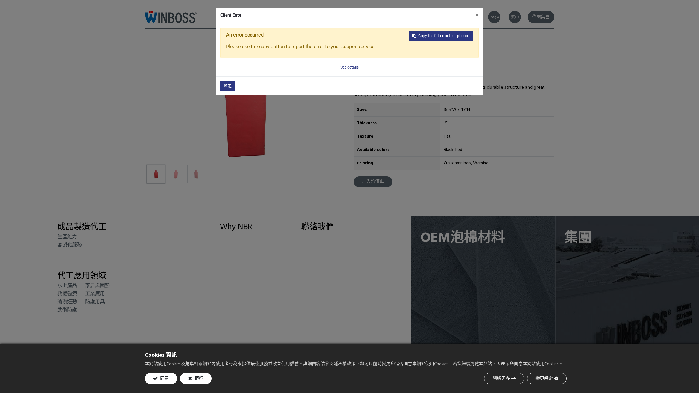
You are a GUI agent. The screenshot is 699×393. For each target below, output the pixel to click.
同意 (164, 378)
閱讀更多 (501, 378)
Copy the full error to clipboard (443, 36)
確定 (228, 86)
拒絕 (198, 378)
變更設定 (544, 378)
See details (349, 67)
